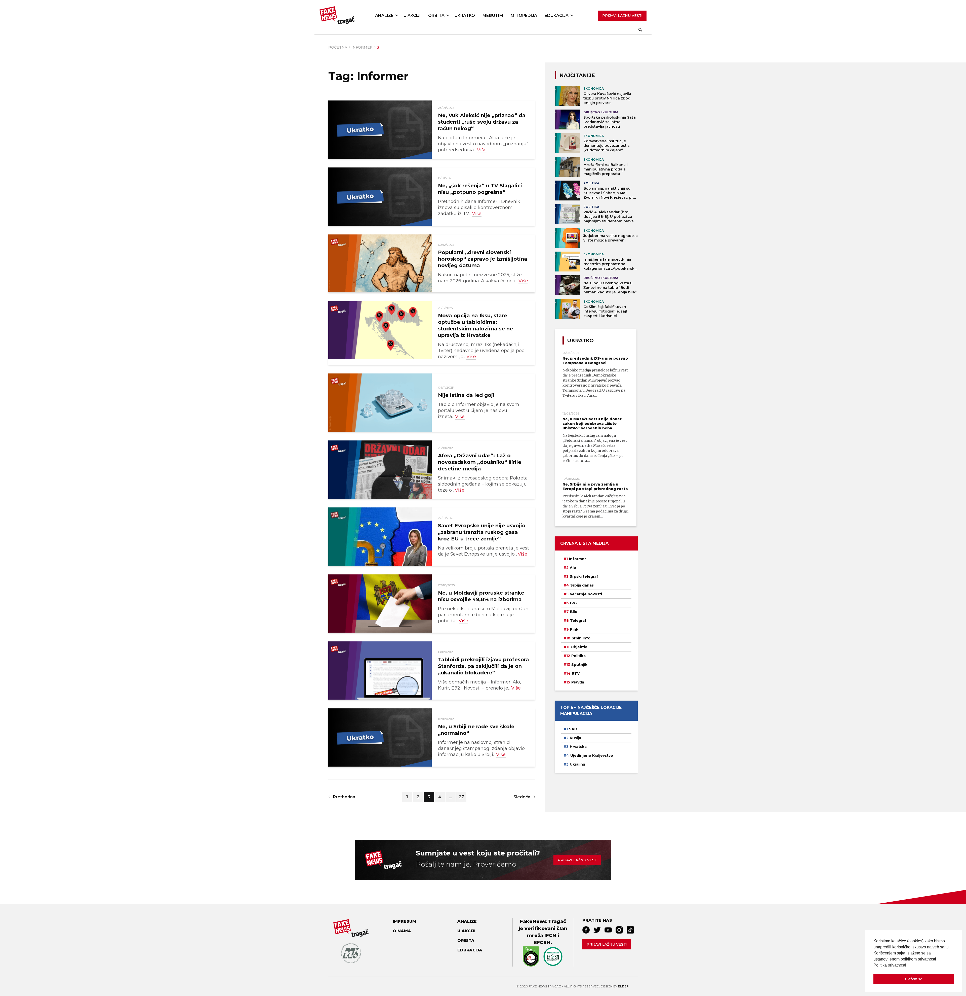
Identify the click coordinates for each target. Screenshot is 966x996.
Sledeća (521, 797)
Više (482, 150)
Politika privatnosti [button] (889, 965)
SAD (573, 729)
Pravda (577, 682)
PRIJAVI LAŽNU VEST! (622, 15)
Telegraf (578, 620)
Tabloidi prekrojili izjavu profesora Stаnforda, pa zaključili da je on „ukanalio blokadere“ (483, 666)
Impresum (404, 921)
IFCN (550, 935)
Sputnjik (579, 664)
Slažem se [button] (913, 979)
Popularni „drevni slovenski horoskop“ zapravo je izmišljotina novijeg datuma (482, 258)
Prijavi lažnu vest (577, 860)
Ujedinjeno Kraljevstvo (591, 755)
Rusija (575, 738)
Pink (574, 629)
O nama (402, 931)
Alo (573, 567)
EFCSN (542, 942)
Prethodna (344, 797)
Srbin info (581, 638)
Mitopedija (524, 15)
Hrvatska (578, 746)
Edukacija (557, 15)
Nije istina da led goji (466, 395)
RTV (576, 673)
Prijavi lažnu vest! (607, 944)
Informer (362, 47)
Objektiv (579, 647)
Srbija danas (582, 585)
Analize (384, 15)
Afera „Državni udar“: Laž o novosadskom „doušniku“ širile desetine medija (479, 462)
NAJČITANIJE (577, 75)
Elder (623, 986)
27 (461, 797)
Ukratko (465, 15)
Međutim (492, 15)
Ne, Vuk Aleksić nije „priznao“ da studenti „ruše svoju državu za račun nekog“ (482, 121)
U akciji (412, 15)
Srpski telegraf (584, 576)
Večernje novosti (586, 594)
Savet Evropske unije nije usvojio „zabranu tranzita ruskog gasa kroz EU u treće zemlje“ (482, 532)
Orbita (436, 15)
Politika (578, 656)
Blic (573, 611)
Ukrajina (577, 764)
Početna (337, 47)
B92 (574, 603)
